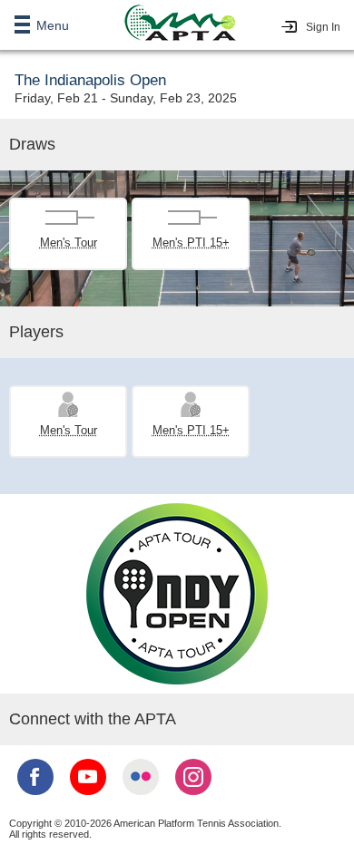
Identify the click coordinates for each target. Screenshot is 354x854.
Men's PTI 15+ (191, 242)
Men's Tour (68, 242)
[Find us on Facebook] (35, 796)
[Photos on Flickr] (140, 796)
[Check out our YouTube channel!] (88, 796)
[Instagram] (193, 796)
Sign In (323, 27)
